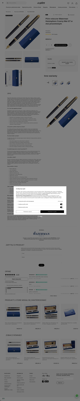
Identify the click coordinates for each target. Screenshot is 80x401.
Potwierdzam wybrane (28, 211)
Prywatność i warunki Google (42, 194)
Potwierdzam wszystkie (52, 211)
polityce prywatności (46, 193)
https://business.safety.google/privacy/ (24, 195)
